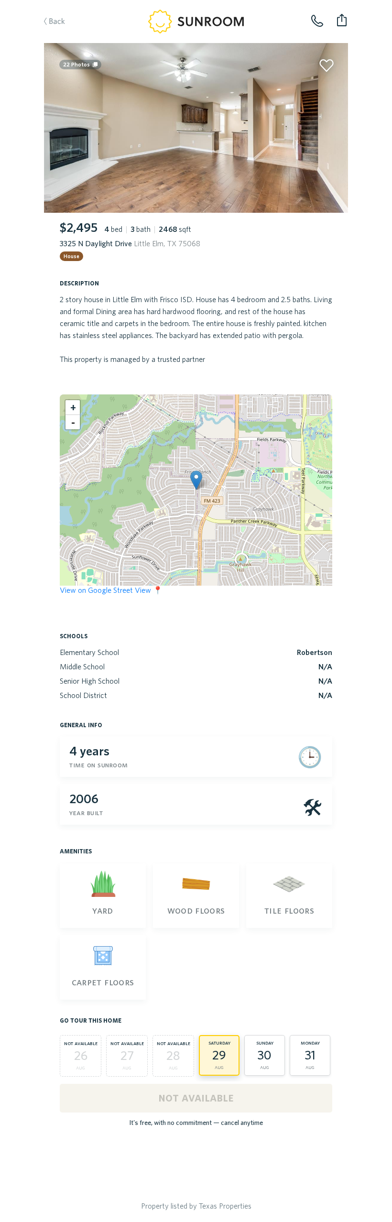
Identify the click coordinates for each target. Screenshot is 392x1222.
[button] (196, 480)
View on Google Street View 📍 (111, 590)
